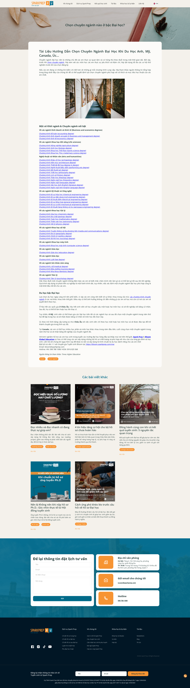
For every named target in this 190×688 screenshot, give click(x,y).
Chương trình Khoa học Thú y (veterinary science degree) (62, 153)
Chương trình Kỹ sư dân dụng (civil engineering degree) (62, 197)
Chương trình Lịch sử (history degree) (54, 175)
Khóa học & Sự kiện (127, 3)
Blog (138, 639)
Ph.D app (35, 524)
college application (83, 447)
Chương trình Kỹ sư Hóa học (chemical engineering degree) (63, 194)
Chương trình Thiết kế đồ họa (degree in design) (59, 165)
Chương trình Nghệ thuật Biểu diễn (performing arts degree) (64, 167)
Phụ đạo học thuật (68, 649)
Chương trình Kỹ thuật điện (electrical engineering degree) (63, 199)
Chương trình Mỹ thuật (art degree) (53, 170)
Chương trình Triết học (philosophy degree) (57, 172)
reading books (37, 447)
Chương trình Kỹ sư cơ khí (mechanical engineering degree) (63, 204)
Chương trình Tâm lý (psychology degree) (56, 278)
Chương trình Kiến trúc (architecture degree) (57, 162)
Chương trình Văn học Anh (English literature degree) (61, 185)
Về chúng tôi (68, 3)
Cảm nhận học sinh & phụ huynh (97, 642)
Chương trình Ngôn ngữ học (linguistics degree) (59, 180)
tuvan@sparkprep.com (127, 583)
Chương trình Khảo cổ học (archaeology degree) (59, 160)
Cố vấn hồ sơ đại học (68, 639)
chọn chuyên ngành (55, 62)
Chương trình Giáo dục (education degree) (56, 252)
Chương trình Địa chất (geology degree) (55, 216)
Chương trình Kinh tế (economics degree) (56, 138)
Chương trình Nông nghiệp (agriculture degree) (58, 145)
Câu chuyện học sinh (93, 639)
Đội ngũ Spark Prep (93, 646)
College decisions (127, 450)
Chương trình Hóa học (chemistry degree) (56, 214)
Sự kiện (114, 639)
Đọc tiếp (33, 451)
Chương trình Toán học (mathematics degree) (58, 219)
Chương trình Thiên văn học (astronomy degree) (59, 221)
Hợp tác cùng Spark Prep (94, 649)
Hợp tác (114, 642)
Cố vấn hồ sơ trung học (69, 636)
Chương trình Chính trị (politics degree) (55, 236)
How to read (50, 447)
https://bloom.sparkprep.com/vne (100, 344)
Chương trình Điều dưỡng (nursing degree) (57, 269)
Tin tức (139, 642)
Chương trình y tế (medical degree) (53, 266)
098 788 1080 (123, 601)
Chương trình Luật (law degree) (52, 259)
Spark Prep (138, 337)
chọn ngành (52, 359)
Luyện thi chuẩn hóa (68, 646)
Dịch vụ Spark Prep (83, 3)
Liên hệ (141, 3)
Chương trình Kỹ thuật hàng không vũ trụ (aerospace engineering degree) (69, 207)
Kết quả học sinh (101, 3)
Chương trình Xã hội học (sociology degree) (57, 238)
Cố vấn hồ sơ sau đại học (70, 642)
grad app (45, 524)
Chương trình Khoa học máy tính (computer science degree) (64, 245)
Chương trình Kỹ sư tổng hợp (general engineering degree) (63, 202)
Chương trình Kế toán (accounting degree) (56, 133)
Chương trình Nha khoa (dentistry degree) (56, 271)
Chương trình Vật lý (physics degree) (54, 224)
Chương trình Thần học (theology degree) (56, 177)
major (42, 359)
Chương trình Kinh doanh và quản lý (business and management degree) (69, 136)
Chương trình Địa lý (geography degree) (55, 233)
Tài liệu (113, 3)
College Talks (81, 524)
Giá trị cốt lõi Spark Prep (94, 636)
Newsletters (140, 636)
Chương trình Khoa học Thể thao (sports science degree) (62, 150)
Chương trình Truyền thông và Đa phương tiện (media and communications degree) (74, 231)
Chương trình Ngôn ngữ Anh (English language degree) (62, 187)
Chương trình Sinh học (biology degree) (55, 148)
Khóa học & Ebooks (118, 636)
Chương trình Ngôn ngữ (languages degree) (57, 182)
